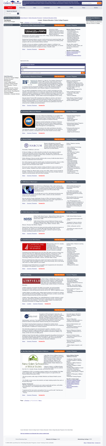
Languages (47, 7)
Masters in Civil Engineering (73, 51)
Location (29, 303)
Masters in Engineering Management (72, 53)
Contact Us (42, 49)
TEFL (59, 7)
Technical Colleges (8, 92)
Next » (40, 22)
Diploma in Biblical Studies (73, 381)
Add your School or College (93, 23)
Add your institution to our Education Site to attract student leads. (34, 433)
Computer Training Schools (10, 83)
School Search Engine (9, 21)
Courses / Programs (32, 49)
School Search (24, 17)
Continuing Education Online (50, 17)
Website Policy (90, 442)
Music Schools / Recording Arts (11, 91)
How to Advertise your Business (94, 21)
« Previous (26, 22)
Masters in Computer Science (74, 55)
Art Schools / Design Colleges (11, 77)
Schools (10, 7)
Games (96, 7)
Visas (83, 7)
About (23, 49)
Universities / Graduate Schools (12, 94)
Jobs (34, 7)
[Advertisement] (48, 13)
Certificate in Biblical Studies (73, 380)
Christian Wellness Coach (73, 382)
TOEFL (71, 7)
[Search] (18, 13)
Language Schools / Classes (11, 88)
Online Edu (22, 7)
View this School (59, 25)
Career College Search (9, 82)
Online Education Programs (35, 17)
